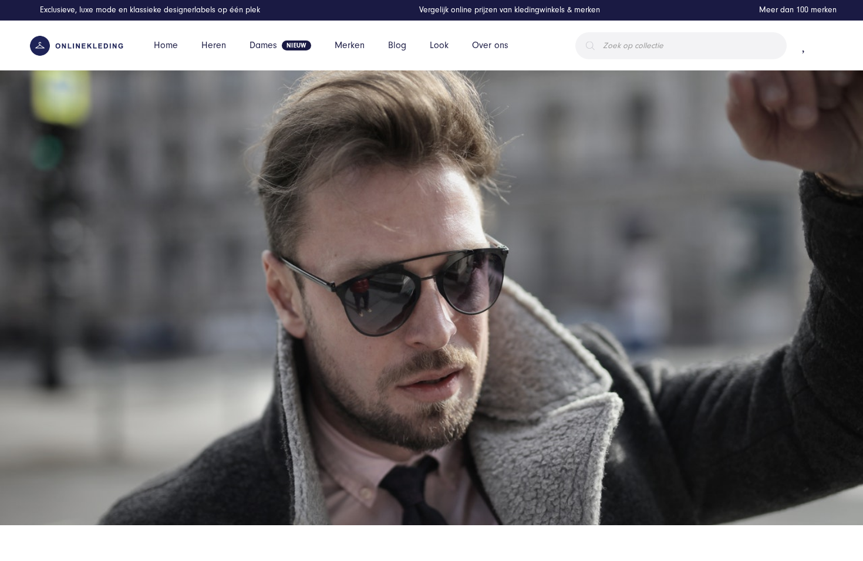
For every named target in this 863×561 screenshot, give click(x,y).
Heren (213, 45)
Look (439, 45)
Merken (350, 45)
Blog (397, 45)
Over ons (490, 45)
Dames (263, 45)
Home (166, 45)
